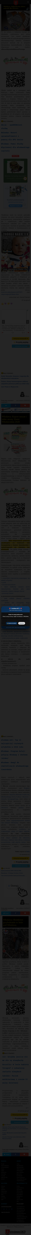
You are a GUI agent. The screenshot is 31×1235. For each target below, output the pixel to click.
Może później (21, 623)
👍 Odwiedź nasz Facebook (11, 623)
